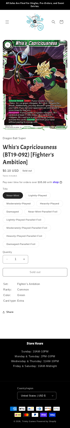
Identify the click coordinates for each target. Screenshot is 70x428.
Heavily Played (51, 204)
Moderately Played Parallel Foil (28, 228)
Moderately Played (20, 204)
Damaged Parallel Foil (22, 244)
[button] (7, 22)
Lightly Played (40, 196)
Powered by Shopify (46, 421)
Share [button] (10, 311)
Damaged (14, 212)
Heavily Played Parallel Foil (26, 236)
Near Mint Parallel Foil (44, 212)
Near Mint (14, 196)
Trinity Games (29, 421)
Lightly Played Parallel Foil (25, 220)
